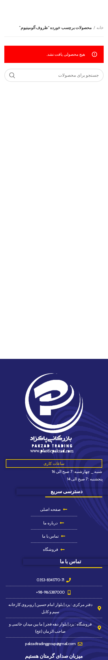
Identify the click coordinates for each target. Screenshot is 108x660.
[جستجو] (12, 75)
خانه (100, 27)
